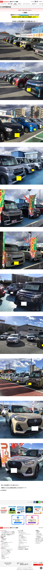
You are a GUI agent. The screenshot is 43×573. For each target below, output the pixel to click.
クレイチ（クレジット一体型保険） (6, 551)
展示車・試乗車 (10, 3)
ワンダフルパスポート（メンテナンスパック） (25, 534)
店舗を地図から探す (4, 538)
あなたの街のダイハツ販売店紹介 (23, 549)
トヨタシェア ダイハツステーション (23, 546)
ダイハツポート (21, 541)
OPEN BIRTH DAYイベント (5, 543)
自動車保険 (3, 556)
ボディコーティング (21, 543)
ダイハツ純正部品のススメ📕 (22, 537)
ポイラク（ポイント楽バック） (5, 553)
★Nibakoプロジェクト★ (22, 547)
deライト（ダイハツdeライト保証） (6, 552)
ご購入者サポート (34, 3)
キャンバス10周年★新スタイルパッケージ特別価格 (8, 531)
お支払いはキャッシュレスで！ (5, 557)
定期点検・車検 (21, 535)
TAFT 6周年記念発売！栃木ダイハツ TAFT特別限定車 (8, 532)
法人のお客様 (3, 558)
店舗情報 (15, 3)
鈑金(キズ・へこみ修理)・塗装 (23, 540)
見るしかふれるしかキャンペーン (6, 546)
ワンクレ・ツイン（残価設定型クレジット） (7, 550)
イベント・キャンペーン (26, 3)
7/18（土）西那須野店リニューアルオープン (7, 542)
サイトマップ (24, 567)
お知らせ (19, 3)
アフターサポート (21, 531)
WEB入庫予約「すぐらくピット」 (23, 542)
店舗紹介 (20, 10)
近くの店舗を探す (4, 539)
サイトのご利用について (29, 567)
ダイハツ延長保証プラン (22, 536)
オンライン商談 (20, 530)
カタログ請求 (40, 1)
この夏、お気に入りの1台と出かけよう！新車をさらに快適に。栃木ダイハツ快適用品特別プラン (7, 534)
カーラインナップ (3, 3)
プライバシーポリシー (20, 567)
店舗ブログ (30, 10)
